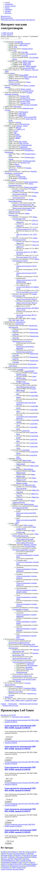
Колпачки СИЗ (25, 162)
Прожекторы (19, 324)
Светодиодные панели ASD (21, 658)
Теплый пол (9, 697)
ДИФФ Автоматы (28, 61)
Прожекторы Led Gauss (10, 705)
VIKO (16, 523)
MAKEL (19, 458)
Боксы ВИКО (24, 75)
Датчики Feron (25, 98)
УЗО (15, 50)
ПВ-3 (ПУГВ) (24, 143)
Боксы (13, 73)
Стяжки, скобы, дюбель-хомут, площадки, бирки (21, 700)
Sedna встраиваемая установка (25, 608)
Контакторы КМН (29, 68)
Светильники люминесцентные (19, 642)
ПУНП (17, 134)
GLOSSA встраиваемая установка (23, 550)
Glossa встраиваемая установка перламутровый (26, 591)
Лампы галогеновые (30, 187)
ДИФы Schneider (31, 66)
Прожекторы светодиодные (28, 704)
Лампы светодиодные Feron (24, 239)
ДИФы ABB (27, 63)
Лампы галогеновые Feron (24, 196)
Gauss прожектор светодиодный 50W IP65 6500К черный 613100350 (20, 789)
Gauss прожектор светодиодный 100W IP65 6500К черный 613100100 (21, 831)
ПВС (15, 133)
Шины (17, 164)
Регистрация (5, 18)
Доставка (8, 11)
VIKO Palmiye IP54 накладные (25, 535)
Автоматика (19, 42)
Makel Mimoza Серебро (26, 482)
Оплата (7, 7)
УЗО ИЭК (24, 56)
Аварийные (30, 663)
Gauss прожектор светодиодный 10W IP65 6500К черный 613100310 (20, 727)
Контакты (8, 13)
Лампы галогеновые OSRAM (25, 193)
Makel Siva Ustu (30, 485)
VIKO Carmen (28, 525)
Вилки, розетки (26, 89)
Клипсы (18, 122)
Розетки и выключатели (30, 367)
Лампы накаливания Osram (21, 184)
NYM (16, 131)
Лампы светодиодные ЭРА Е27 (26, 299)
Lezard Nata (26, 430)
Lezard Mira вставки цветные (26, 387)
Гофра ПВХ (22, 113)
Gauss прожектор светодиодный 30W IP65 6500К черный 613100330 (20, 768)
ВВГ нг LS (21, 129)
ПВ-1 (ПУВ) (23, 141)
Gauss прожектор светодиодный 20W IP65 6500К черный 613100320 (20, 747)
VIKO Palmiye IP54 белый (24, 543)
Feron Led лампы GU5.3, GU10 (26, 257)
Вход (11, 18)
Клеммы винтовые (29, 161)
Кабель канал (23, 112)
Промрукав (21, 176)
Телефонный (23, 147)
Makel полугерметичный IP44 (25, 507)
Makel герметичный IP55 (23, 501)
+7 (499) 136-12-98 (7, 33)
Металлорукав (25, 124)
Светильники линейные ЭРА (22, 676)
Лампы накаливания (31, 182)
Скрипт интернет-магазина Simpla (12, 869)
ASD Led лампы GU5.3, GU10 (26, 229)
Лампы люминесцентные (20, 210)
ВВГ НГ (18, 127)
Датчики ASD (24, 96)
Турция (18, 867)
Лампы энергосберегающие (21, 200)
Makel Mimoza (28, 469)
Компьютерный (26, 148)
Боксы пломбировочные (20, 83)
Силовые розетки (28, 91)
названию (26, 717)
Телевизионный (26, 145)
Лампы (13, 180)
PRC (11, 859)
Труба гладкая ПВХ (30, 117)
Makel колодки (29, 504)
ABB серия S (23, 45)
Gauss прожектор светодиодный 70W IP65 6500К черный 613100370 (20, 810)
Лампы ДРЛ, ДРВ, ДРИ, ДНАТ (22, 319)
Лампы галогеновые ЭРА (24, 189)
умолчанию (15, 717)
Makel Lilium (27, 460)
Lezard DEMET (29, 371)
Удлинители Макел (29, 688)
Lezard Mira (26, 383)
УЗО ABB (24, 52)
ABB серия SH (25, 43)
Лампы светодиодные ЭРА (24, 295)
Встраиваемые (32, 665)
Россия (21, 866)
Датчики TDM (25, 101)
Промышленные (21, 672)
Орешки (18, 166)
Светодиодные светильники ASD (23, 662)
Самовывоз (8, 9)
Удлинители (19, 686)
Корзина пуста (5, 16)
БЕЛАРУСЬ (19, 864)
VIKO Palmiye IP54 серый (24, 539)
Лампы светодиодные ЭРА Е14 (26, 303)
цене (21, 717)
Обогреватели (20, 322)
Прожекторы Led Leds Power (22, 341)
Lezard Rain (26, 450)
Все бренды (5, 715)
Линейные (28, 667)
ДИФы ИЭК (27, 64)
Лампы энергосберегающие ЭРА (23, 204)
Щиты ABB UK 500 (30, 77)
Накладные (29, 669)
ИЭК (15, 47)
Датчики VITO (25, 103)
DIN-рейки (17, 106)
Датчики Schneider (29, 99)
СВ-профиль (23, 178)
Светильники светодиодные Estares (24, 679)
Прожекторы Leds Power (24, 352)
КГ (13, 140)
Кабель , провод (22, 126)
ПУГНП (18, 136)
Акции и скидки (10, 6)
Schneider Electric (27, 49)
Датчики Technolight (30, 105)
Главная (7, 2)
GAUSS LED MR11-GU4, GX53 (27, 292)
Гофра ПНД (22, 115)
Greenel (17, 175)
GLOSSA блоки (30, 546)
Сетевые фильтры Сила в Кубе (22, 690)
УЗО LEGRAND (31, 54)
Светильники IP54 (29, 644)
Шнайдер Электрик (30, 544)
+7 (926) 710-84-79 (7, 34)
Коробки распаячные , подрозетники (21, 172)
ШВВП (17, 138)
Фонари (18, 681)
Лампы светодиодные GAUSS (25, 260)
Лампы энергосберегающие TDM (23, 208)
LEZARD (20, 369)
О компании (9, 4)
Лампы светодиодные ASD (24, 217)
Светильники (20, 639)
